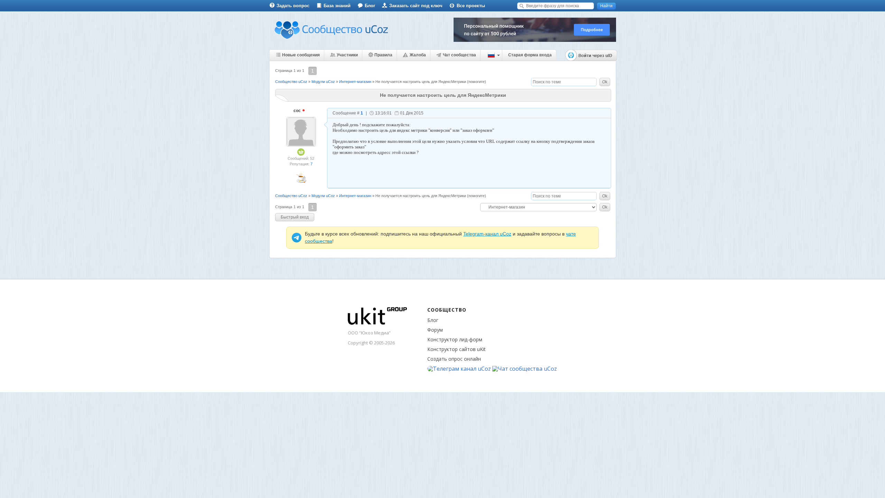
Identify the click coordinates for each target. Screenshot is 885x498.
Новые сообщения (301, 55)
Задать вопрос (293, 5)
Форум (435, 329)
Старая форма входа (530, 55)
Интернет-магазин (355, 82)
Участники (347, 55)
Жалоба (418, 55)
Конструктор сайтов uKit (456, 349)
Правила (383, 55)
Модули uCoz (323, 82)
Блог (370, 5)
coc (298, 110)
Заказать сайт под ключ (415, 5)
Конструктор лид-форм (454, 339)
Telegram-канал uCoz (487, 234)
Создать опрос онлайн (454, 359)
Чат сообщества (459, 55)
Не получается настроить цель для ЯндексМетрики (420, 82)
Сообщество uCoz (291, 82)
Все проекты (471, 5)
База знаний (337, 5)
